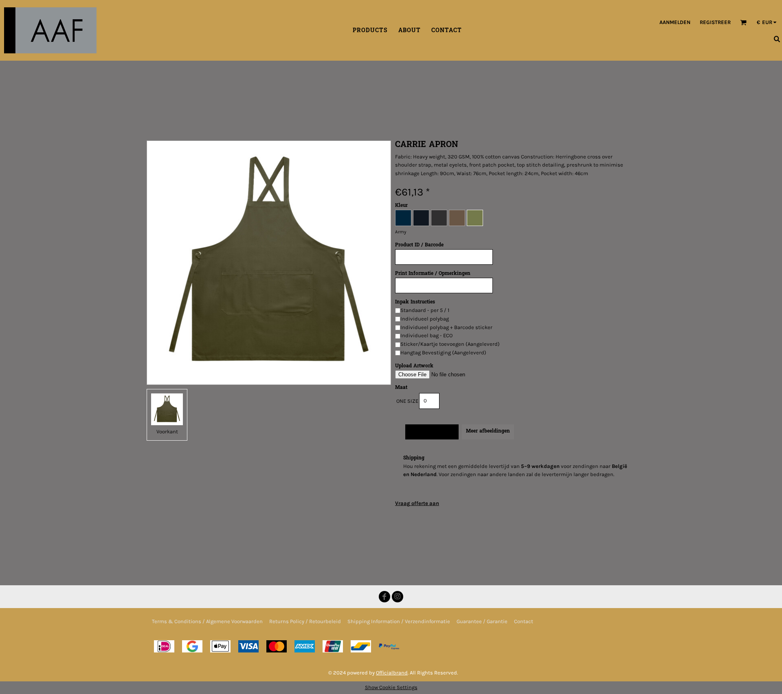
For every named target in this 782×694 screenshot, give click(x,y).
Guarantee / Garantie (482, 621)
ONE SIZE (407, 401)
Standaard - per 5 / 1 (424, 310)
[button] (743, 22)
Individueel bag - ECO (426, 335)
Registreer (715, 22)
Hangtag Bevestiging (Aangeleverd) (443, 352)
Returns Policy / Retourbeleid (305, 621)
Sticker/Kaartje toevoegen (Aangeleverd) (450, 344)
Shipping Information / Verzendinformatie (398, 621)
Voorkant (167, 431)
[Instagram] (397, 596)
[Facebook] (384, 596)
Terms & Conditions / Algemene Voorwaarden (207, 621)
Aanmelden (674, 22)
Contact (523, 621)
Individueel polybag (424, 319)
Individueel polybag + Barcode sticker (446, 327)
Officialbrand (392, 673)
